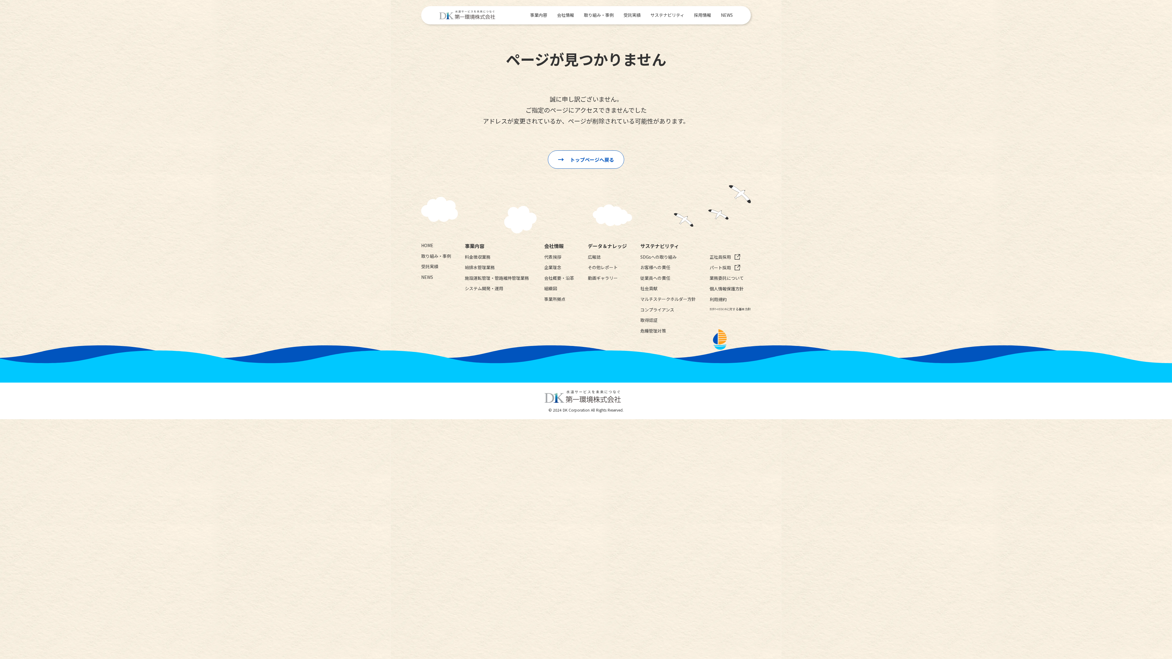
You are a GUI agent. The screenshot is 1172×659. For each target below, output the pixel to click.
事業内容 (538, 15)
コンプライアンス (657, 310)
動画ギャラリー (603, 278)
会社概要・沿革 (559, 278)
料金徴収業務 (477, 257)
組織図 (550, 288)
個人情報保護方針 (727, 289)
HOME (427, 245)
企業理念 (552, 267)
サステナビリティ (667, 15)
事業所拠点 (555, 299)
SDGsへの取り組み (658, 257)
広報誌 (594, 257)
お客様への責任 (655, 267)
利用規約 (718, 299)
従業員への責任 (655, 278)
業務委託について (727, 278)
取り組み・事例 (599, 15)
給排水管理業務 (480, 267)
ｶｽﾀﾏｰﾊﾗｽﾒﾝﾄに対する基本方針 (730, 309)
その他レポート (603, 267)
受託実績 (632, 15)
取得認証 (648, 320)
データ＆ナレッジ (607, 246)
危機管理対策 (653, 331)
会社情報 (565, 15)
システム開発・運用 (484, 288)
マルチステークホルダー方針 (668, 299)
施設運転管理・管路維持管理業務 (497, 278)
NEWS (727, 15)
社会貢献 (648, 288)
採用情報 (702, 15)
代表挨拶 (552, 257)
